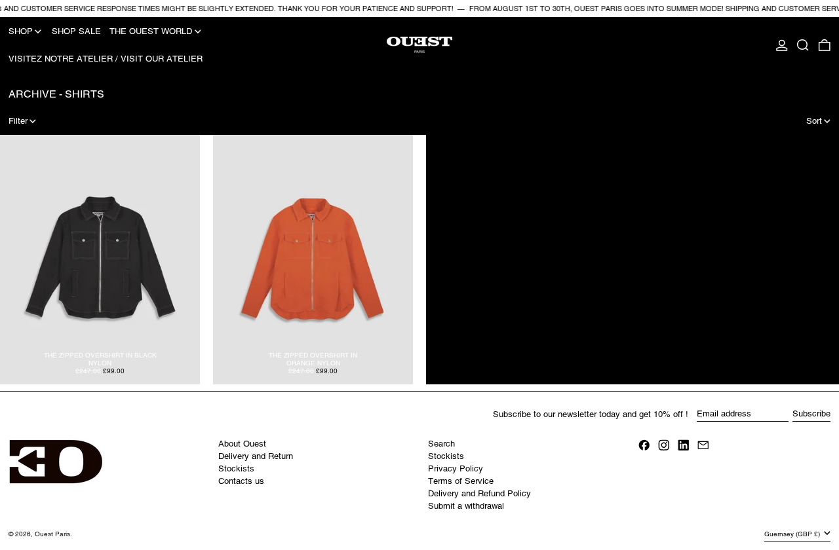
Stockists (236, 468)
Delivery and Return (255, 456)
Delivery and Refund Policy (479, 493)
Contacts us (241, 481)
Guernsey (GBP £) (793, 534)
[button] (803, 45)
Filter (18, 121)
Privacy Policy (455, 468)
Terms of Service (461, 481)
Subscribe (811, 413)
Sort (814, 121)
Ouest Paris (52, 534)
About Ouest (242, 444)
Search (441, 444)
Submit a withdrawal (466, 506)
